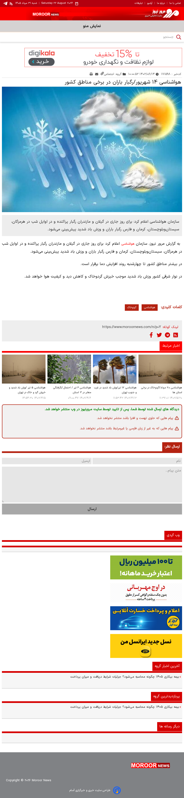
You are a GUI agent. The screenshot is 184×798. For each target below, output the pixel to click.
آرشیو (149, 3)
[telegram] (5, 3)
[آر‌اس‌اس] (175, 335)
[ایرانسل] (92, 646)
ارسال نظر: (172, 446)
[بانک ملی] (92, 592)
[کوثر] (92, 618)
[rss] (11, 4)
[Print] (91, 74)
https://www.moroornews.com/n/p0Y (131, 327)
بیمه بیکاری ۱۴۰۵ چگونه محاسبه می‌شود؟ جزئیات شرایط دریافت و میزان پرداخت (124, 676)
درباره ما (161, 3)
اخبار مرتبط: (171, 346)
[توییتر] (159, 335)
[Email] (96, 74)
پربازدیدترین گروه (166, 696)
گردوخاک (131, 308)
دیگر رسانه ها (170, 726)
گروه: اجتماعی (113, 74)
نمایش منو (92, 26)
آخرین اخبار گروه (167, 666)
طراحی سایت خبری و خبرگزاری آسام (89, 790)
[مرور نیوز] (92, 13)
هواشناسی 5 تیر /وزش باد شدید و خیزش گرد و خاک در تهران (27, 390)
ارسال (92, 509)
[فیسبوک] (151, 335)
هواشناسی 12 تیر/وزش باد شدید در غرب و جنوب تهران (115, 390)
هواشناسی (127, 244)
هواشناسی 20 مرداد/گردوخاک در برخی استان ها (161, 390)
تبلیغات (139, 3)
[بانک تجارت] (92, 567)
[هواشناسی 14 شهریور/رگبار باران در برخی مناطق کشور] (92, 149)
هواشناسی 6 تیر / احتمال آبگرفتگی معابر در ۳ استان (72, 390)
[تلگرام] (167, 335)
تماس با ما (175, 3)
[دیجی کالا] (92, 57)
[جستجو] (178, 37)
